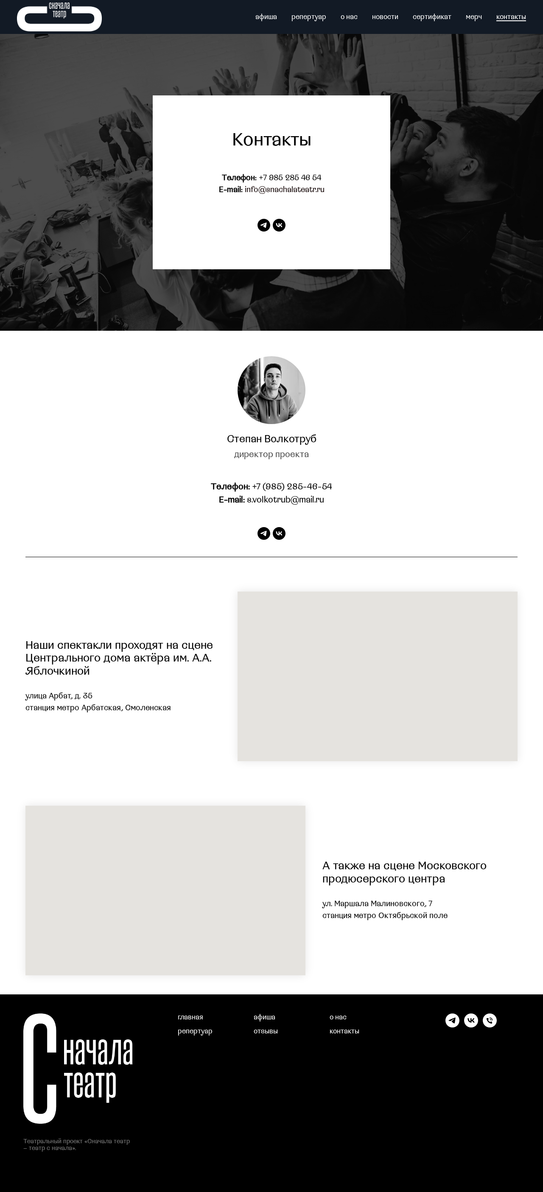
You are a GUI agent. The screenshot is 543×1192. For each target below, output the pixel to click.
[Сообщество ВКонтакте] (471, 1025)
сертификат (432, 17)
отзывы (266, 1031)
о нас (349, 17)
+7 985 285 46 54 (290, 177)
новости (385, 17)
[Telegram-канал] (452, 1025)
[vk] (279, 225)
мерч (474, 17)
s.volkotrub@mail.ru (285, 500)
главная (190, 1017)
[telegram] (264, 225)
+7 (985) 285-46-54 (292, 486)
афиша (266, 17)
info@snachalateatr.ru (285, 189)
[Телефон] (490, 1025)
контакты (511, 17)
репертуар (308, 17)
